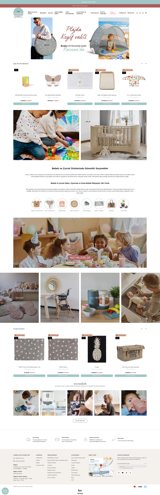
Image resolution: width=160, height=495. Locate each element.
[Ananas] (97, 351)
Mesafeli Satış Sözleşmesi (54, 474)
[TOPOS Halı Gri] (63, 351)
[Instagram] (118, 474)
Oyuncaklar (74, 474)
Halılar (73, 470)
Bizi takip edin (81, 422)
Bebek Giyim (74, 472)
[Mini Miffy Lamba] (26, 82)
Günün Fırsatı (5, 491)
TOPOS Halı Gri (63, 369)
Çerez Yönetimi (51, 479)
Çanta (72, 467)
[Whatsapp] (130, 474)
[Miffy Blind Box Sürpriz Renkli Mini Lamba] (107, 82)
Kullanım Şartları (51, 470)
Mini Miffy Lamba (26, 97)
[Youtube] (122, 474)
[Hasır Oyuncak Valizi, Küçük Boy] (131, 351)
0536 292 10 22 (20, 460)
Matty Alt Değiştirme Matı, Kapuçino (53, 97)
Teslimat (49, 467)
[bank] (140, 489)
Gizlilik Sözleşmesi (52, 477)
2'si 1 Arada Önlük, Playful (80, 97)
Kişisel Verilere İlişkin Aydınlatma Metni (57, 462)
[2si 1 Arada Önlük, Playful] (80, 82)
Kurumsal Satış (40, 467)
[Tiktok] (126, 474)
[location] (100, 469)
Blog (72, 479)
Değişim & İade (51, 472)
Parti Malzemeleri (75, 477)
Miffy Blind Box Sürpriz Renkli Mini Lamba (107, 97)
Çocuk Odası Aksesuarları (78, 460)
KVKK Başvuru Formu (52, 460)
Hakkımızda (39, 460)
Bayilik (38, 465)
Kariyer (38, 462)
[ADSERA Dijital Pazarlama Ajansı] (80, 492)
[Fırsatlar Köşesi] (80, 39)
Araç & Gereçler (75, 465)
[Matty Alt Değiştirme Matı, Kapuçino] (53, 82)
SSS (72, 482)
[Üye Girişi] (140, 13)
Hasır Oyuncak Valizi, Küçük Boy (130, 369)
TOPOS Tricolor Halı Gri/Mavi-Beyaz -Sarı (29, 369)
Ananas (97, 369)
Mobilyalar (74, 462)
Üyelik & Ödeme (51, 465)
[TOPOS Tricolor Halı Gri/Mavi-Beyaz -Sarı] (29, 351)
